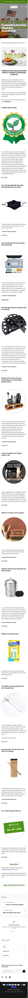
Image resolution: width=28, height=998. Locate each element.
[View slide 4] (16, 931)
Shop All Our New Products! (14, 885)
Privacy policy (13, 985)
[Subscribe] (22, 964)
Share (4, 897)
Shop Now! (4, 235)
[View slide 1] (11, 931)
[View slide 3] (15, 931)
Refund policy (7, 985)
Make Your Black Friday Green (12, 912)
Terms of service (19, 985)
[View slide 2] (13, 931)
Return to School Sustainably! (14, 904)
